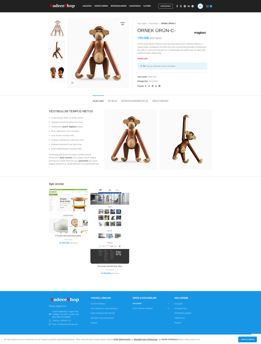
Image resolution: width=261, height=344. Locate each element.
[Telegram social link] (193, 6)
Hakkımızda (179, 318)
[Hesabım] (200, 6)
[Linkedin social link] (189, 6)
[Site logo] (62, 6)
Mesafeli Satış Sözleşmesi (102, 318)
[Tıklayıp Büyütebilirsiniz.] (72, 82)
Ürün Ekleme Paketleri (143, 308)
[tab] (98, 99)
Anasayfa (178, 303)
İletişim (94, 322)
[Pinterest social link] (185, 6)
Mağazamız (166, 6)
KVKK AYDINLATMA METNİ (103, 313)
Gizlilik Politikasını (170, 339)
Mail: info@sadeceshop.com (65, 324)
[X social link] (181, 6)
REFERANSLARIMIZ (182, 313)
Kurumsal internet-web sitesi (110, 266)
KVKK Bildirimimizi (122, 339)
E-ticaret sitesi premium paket (68, 236)
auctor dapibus (69, 126)
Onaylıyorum (247, 339)
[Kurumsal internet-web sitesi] (109, 226)
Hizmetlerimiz (180, 308)
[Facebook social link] (177, 6)
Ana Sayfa (141, 23)
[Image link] (64, 299)
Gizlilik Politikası (98, 303)
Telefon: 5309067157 (61, 320)
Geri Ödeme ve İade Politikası (104, 308)
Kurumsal (153, 23)
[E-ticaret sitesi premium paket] (68, 211)
